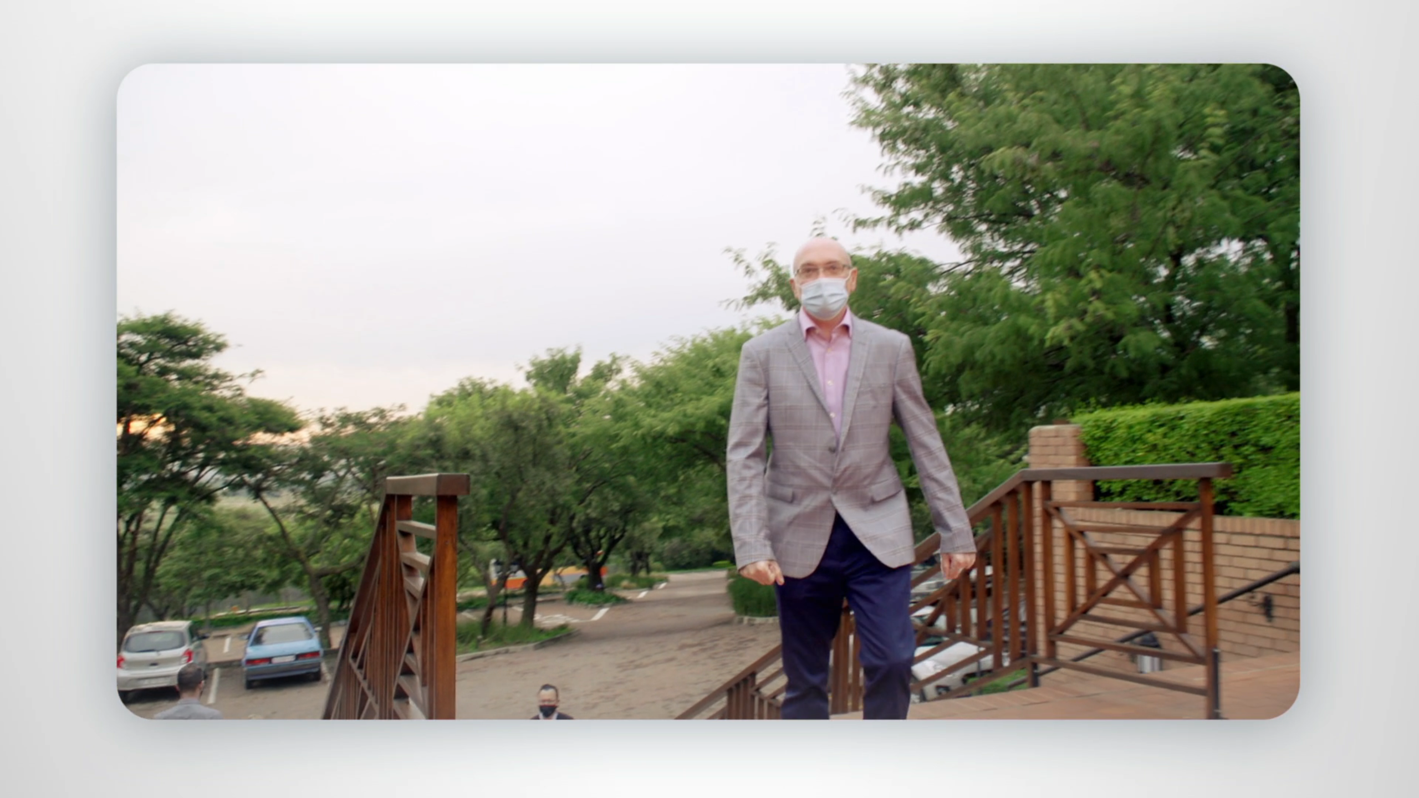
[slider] (731, 787)
